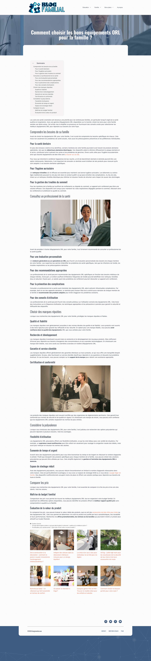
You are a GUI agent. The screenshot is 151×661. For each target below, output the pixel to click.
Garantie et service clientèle (44, 94)
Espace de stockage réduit (43, 106)
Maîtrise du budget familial (43, 110)
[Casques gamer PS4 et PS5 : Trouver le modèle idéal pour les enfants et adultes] (87, 585)
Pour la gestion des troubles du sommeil (48, 73)
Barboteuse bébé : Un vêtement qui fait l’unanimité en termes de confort (40, 591)
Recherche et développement (44, 92)
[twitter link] (110, 621)
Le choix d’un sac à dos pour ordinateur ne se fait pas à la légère (87, 555)
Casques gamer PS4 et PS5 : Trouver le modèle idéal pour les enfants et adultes (87, 591)
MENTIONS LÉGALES (113, 631)
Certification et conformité (43, 96)
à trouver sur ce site (72, 154)
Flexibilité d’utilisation (42, 101)
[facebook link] (115, 621)
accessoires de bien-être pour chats (105, 512)
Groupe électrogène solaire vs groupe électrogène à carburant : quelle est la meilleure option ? (59, 525)
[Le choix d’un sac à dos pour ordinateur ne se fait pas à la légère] (87, 549)
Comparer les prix (39, 108)
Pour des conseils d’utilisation (44, 85)
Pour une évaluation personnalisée (46, 78)
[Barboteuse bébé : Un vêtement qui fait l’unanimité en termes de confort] (40, 585)
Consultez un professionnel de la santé (45, 76)
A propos (120, 7)
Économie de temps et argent (44, 103)
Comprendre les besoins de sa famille (45, 66)
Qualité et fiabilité (41, 89)
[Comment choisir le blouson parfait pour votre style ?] (110, 585)
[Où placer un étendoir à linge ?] (64, 585)
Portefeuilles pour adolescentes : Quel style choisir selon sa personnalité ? (53, 527)
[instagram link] (105, 621)
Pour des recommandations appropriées (48, 80)
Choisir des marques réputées (42, 87)
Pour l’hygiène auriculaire (43, 71)
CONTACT (103, 631)
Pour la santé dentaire (42, 69)
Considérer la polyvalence (41, 99)
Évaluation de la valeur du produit (46, 112)
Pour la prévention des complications (47, 83)
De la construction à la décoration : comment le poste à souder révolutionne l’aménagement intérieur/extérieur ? (40, 557)
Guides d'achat (36, 523)
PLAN (122, 631)
